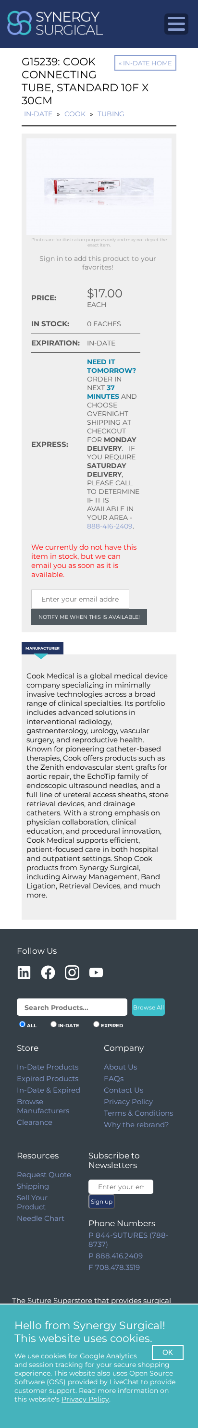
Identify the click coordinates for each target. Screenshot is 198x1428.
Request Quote (44, 1174)
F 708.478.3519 (114, 1267)
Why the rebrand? (136, 1124)
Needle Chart (40, 1218)
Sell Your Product (32, 1202)
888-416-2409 (110, 526)
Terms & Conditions (138, 1113)
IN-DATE (68, 1025)
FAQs (114, 1078)
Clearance (34, 1122)
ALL (32, 1025)
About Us (120, 1066)
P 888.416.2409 (115, 1255)
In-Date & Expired (48, 1090)
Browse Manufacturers (43, 1106)
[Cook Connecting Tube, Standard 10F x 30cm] (99, 232)
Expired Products (47, 1078)
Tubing (111, 114)
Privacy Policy (128, 1101)
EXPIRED (112, 1025)
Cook (75, 114)
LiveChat (124, 1382)
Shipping (33, 1186)
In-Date (38, 114)
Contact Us (123, 1090)
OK (167, 1352)
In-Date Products (47, 1066)
